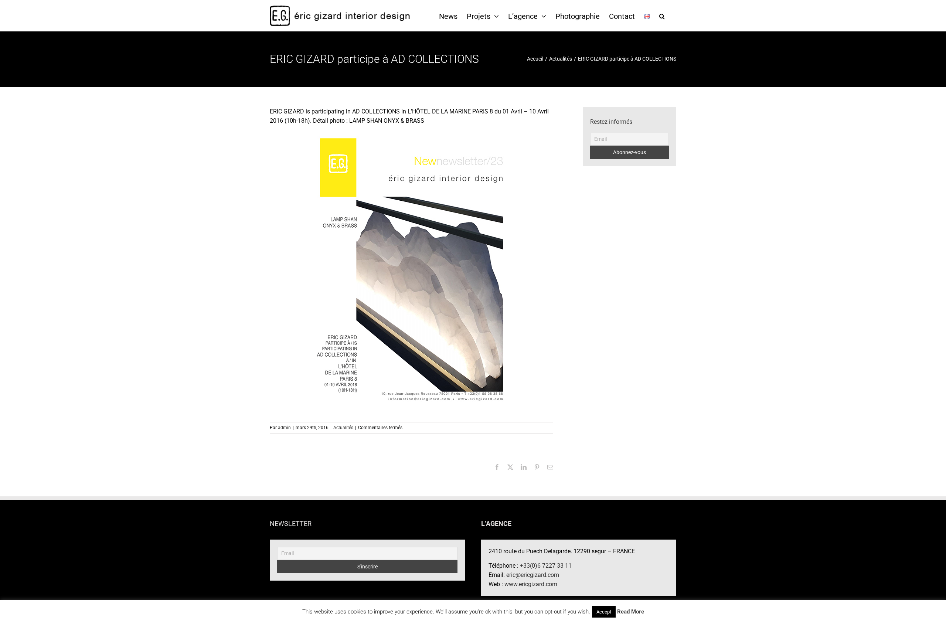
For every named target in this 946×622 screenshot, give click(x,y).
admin (284, 427)
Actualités (343, 427)
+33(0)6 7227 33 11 (546, 565)
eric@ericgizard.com (532, 574)
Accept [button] (603, 612)
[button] (662, 15)
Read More (630, 611)
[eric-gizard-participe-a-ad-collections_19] (411, 269)
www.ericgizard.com (530, 584)
